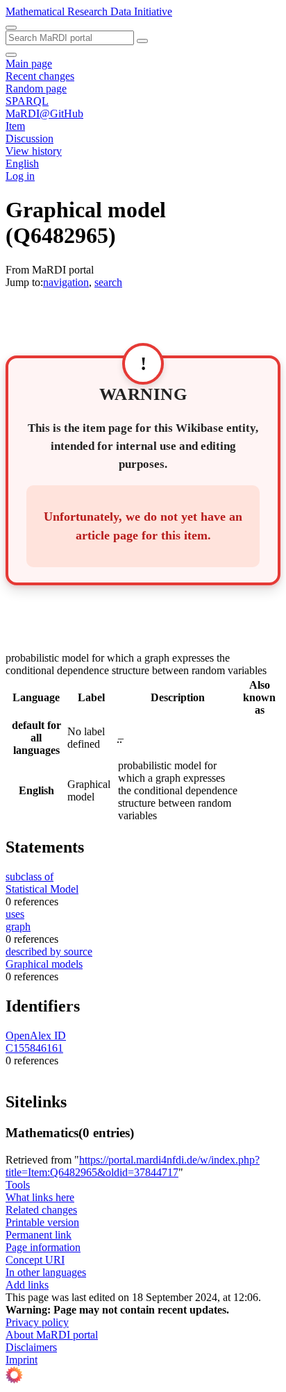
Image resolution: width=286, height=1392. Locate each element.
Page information (43, 1247)
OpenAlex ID (36, 1035)
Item (15, 126)
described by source (49, 951)
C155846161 (34, 1048)
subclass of (29, 876)
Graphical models (44, 964)
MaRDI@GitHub (44, 113)
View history (34, 151)
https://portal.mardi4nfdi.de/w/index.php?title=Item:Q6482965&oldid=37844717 (133, 1166)
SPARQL (27, 101)
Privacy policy (37, 1322)
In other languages (46, 1272)
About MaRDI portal (52, 1335)
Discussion (29, 138)
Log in (20, 176)
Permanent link (39, 1235)
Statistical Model (42, 889)
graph (18, 926)
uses (15, 914)
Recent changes (40, 76)
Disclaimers (31, 1347)
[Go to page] (142, 41)
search (108, 282)
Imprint (21, 1360)
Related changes (41, 1210)
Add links (27, 1285)
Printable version (42, 1222)
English (22, 163)
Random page (36, 88)
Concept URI (35, 1260)
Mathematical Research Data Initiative (89, 11)
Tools (18, 1185)
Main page (29, 63)
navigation (66, 282)
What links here (40, 1197)
